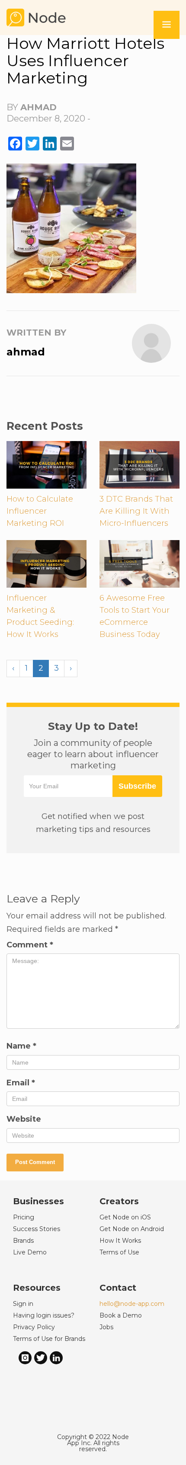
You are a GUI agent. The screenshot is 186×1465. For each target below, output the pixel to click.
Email (20, 1083)
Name (21, 1046)
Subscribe (137, 786)
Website (23, 1119)
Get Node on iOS (125, 1217)
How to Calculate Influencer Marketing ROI (39, 511)
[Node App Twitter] (40, 1357)
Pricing (23, 1217)
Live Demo (30, 1252)
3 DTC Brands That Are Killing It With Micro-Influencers (136, 511)
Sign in (23, 1304)
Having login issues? (43, 1315)
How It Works (120, 1240)
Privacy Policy (34, 1327)
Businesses (38, 1201)
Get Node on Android (131, 1229)
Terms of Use (119, 1252)
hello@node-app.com (131, 1304)
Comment (29, 945)
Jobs (106, 1327)
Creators (119, 1201)
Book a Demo (120, 1315)
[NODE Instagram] (25, 1357)
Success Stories (36, 1229)
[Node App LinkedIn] (56, 1357)
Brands (23, 1240)
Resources (37, 1288)
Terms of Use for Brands (49, 1339)
